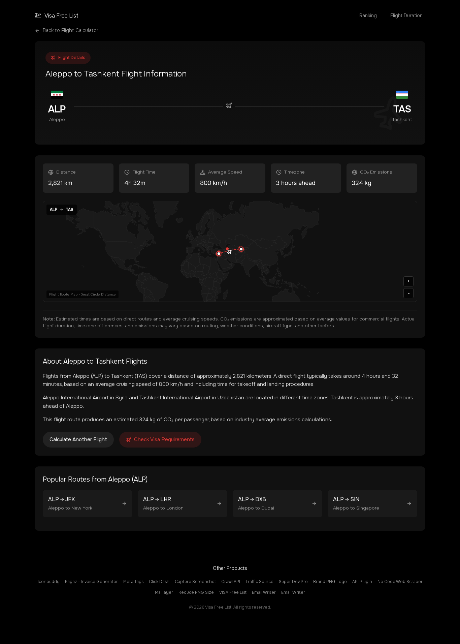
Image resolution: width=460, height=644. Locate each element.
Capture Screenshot (195, 581)
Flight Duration (406, 15)
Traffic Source (259, 581)
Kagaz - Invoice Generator (91, 581)
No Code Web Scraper (400, 581)
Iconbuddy (49, 581)
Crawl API (230, 581)
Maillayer (164, 592)
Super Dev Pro (293, 581)
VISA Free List (233, 592)
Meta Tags (133, 581)
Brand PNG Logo (330, 581)
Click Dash (159, 581)
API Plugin (362, 581)
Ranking (368, 15)
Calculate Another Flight (78, 439)
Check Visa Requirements (164, 439)
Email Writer (264, 592)
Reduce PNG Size (196, 592)
